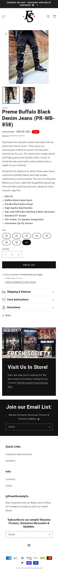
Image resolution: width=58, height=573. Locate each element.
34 (36, 236)
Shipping (5, 135)
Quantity (5, 249)
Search (9, 486)
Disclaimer (10, 461)
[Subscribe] (49, 427)
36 (46, 236)
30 (16, 236)
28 (6, 236)
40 (16, 242)
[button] (3, 16)
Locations (10, 479)
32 (26, 236)
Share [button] (8, 315)
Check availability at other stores (20, 282)
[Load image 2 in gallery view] (29, 95)
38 (6, 242)
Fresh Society (25, 568)
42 (26, 242)
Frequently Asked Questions (19, 454)
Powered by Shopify (36, 568)
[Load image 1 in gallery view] (11, 95)
